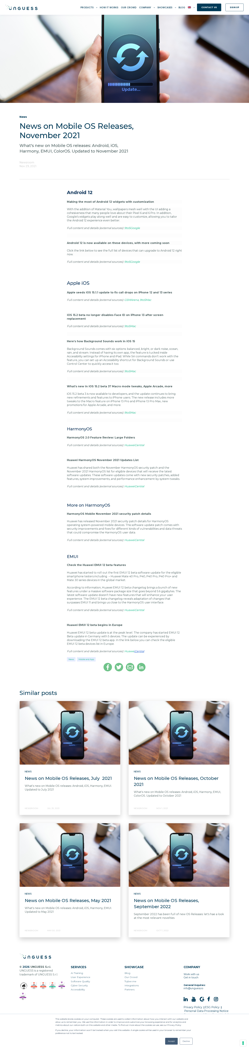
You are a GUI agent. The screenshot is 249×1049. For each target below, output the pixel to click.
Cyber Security (79, 985)
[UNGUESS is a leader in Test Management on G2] (43, 986)
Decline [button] (186, 1041)
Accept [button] (171, 1041)
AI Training (77, 973)
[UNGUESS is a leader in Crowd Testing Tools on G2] (34, 986)
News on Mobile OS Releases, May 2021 (68, 900)
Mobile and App (86, 659)
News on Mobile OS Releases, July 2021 (68, 778)
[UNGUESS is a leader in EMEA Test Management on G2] (22, 997)
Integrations (131, 985)
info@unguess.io (193, 988)
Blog (127, 973)
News (71, 659)
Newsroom (26, 162)
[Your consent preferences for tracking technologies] (243, 1043)
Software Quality (80, 981)
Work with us (191, 974)
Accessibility (78, 989)
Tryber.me (130, 981)
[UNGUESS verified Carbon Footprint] (23, 986)
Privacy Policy (193, 1007)
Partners (129, 989)
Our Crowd (130, 977)
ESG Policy (212, 1007)
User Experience (80, 977)
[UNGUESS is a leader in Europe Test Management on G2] (61, 985)
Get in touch (191, 977)
